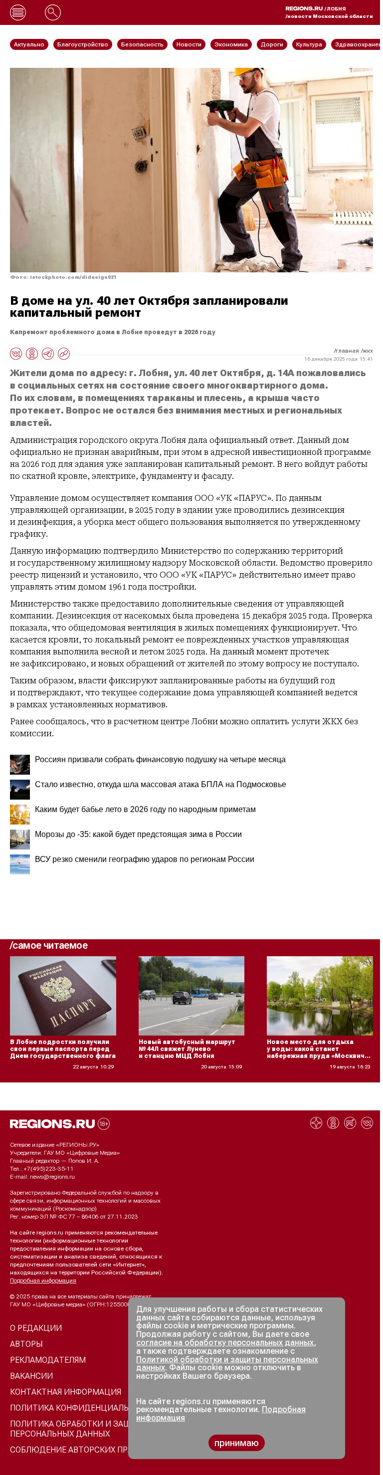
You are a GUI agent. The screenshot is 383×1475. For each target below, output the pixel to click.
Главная (347, 350)
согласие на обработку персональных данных (225, 1342)
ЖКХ (368, 350)
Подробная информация (43, 1280)
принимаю (236, 1443)
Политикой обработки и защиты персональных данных (227, 1364)
